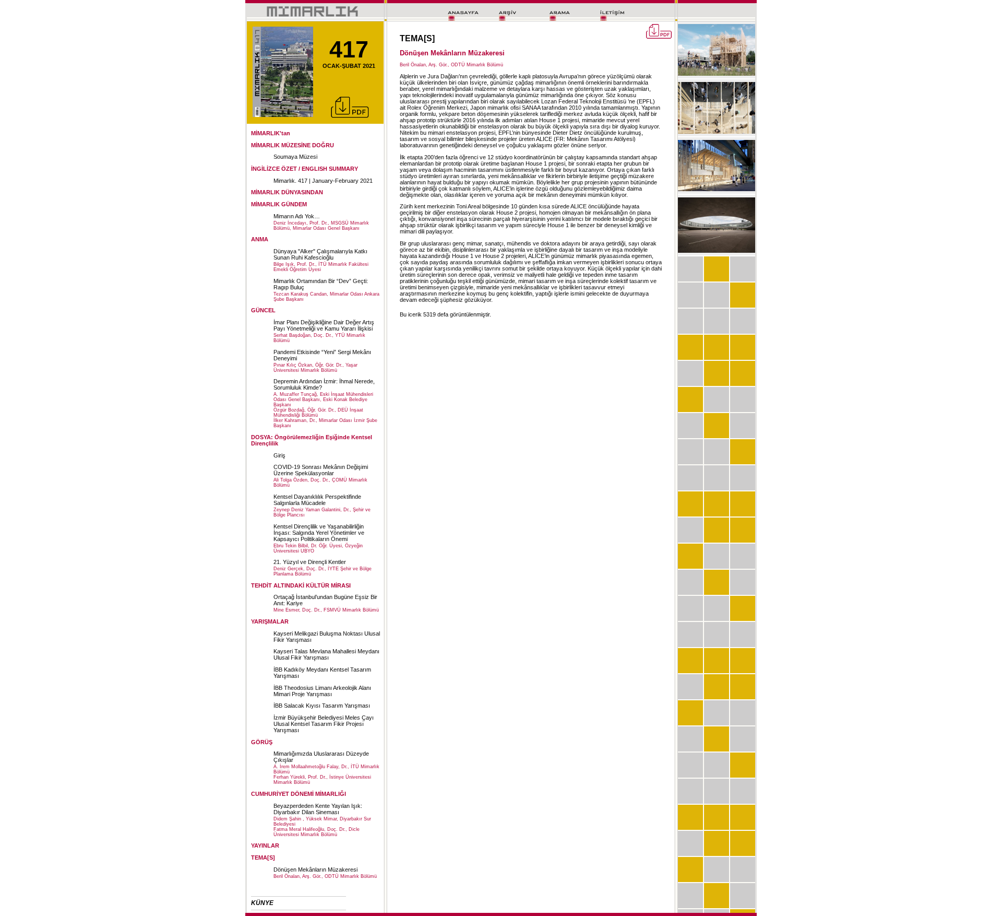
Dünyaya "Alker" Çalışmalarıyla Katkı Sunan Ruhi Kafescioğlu (320, 254)
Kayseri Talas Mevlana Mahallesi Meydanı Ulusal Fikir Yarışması (326, 654)
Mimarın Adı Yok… (296, 216)
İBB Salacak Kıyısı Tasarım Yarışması (321, 705)
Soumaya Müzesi (295, 157)
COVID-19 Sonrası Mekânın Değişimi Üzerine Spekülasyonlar (320, 470)
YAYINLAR (265, 845)
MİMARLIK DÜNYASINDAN (287, 192)
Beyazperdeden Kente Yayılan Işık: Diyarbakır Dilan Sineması (317, 809)
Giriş (279, 455)
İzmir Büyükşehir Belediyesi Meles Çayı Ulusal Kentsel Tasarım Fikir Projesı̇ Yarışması (323, 723)
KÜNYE (262, 903)
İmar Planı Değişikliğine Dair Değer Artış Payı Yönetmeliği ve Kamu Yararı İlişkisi (323, 325)
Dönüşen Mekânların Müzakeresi (315, 869)
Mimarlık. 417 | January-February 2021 (323, 181)
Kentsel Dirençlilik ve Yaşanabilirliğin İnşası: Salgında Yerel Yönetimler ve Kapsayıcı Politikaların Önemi (318, 532)
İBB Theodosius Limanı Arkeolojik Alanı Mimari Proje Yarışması (322, 691)
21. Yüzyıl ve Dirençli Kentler (309, 562)
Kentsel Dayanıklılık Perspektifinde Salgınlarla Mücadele (317, 500)
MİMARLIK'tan (270, 133)
